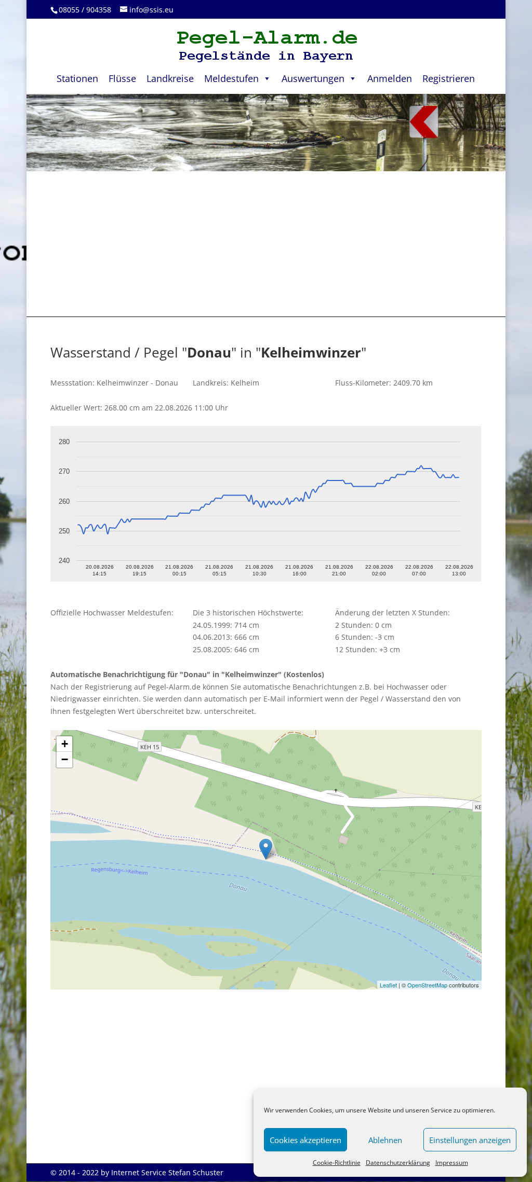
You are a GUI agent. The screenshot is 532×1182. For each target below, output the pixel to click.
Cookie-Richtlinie (337, 1162)
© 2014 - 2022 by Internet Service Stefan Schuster (136, 1172)
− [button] (64, 759)
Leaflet (388, 985)
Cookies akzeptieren (305, 1140)
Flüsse (122, 78)
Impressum (451, 1162)
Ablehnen (385, 1140)
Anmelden (389, 78)
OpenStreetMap (427, 985)
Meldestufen (231, 78)
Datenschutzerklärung (398, 1162)
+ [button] (64, 743)
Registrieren (448, 78)
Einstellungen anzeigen (470, 1140)
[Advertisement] (266, 244)
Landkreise (170, 78)
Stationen (77, 78)
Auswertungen (313, 78)
